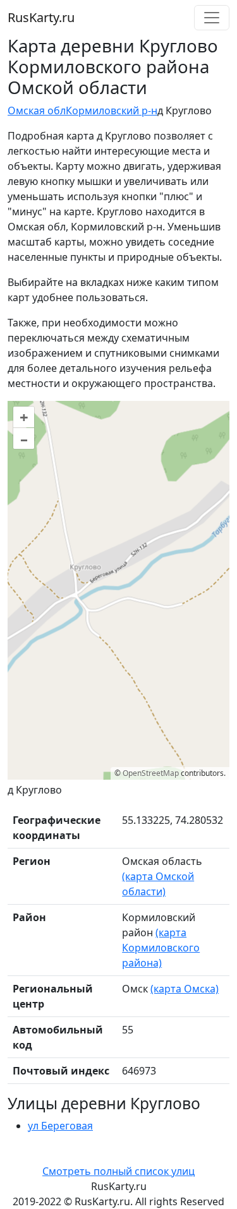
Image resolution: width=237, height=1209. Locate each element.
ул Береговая (60, 1126)
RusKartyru (41, 17)
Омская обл (37, 110)
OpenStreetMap (151, 773)
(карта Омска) (184, 989)
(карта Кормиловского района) (161, 948)
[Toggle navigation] (211, 17)
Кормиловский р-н (111, 110)
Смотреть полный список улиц (118, 1171)
